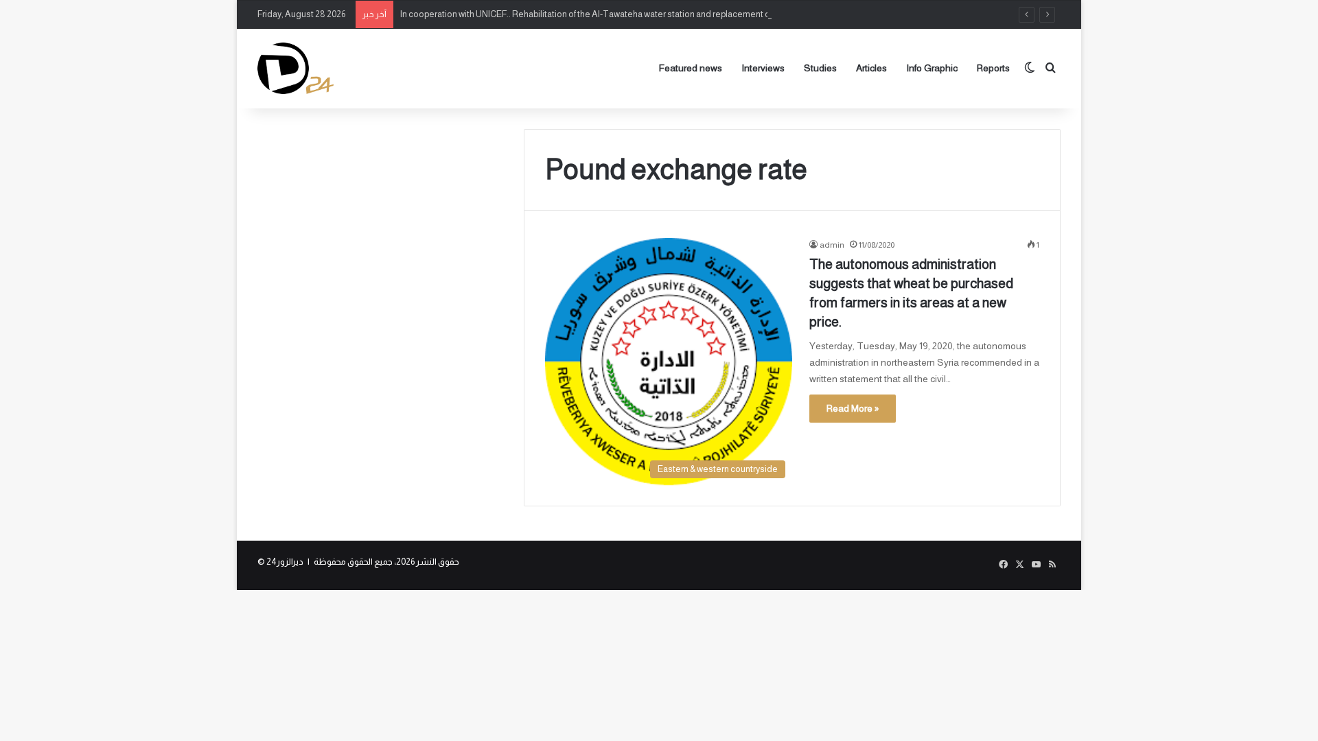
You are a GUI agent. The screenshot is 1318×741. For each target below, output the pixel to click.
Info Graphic (932, 67)
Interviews (763, 67)
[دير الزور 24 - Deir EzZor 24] (295, 68)
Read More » (852, 408)
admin (832, 245)
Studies (820, 67)
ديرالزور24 (284, 561)
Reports (993, 67)
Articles (871, 67)
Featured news (690, 67)
